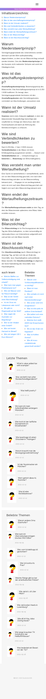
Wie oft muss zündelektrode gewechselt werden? (33, 343)
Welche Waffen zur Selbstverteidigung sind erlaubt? (11, 279)
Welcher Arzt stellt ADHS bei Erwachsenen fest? (34, 323)
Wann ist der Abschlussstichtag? (16, 38)
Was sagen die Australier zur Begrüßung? (9, 317)
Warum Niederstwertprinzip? (15, 17)
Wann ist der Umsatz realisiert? (16, 23)
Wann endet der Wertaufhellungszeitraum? (20, 32)
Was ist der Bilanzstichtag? (14, 35)
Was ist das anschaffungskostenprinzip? (19, 20)
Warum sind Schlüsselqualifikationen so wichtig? (34, 282)
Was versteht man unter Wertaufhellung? (19, 29)
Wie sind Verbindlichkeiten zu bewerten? (19, 26)
